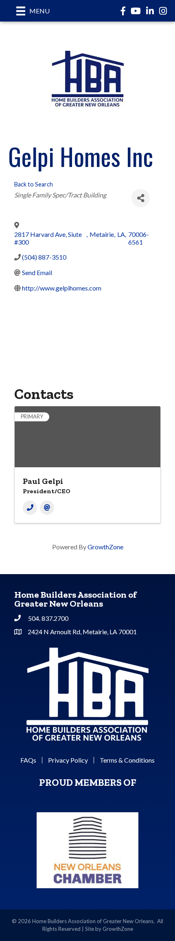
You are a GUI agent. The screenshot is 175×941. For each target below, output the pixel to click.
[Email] (47, 508)
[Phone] (30, 508)
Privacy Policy (68, 760)
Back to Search (33, 184)
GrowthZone (105, 547)
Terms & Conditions (127, 760)
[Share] (140, 198)
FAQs (28, 760)
